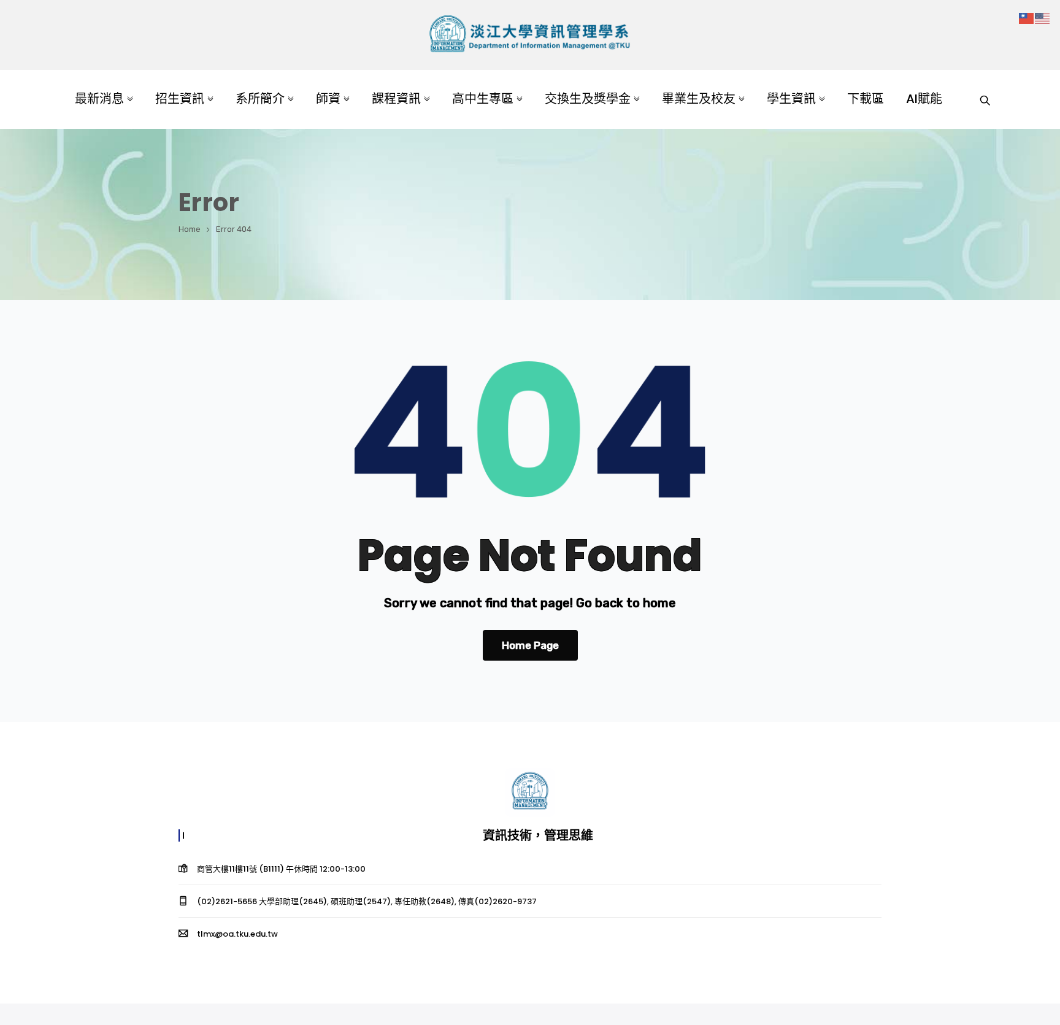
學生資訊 (791, 98)
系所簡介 (260, 98)
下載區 (865, 98)
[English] (1043, 17)
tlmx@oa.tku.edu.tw (237, 934)
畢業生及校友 (698, 98)
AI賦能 (924, 98)
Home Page (530, 645)
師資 (328, 98)
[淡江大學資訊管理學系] (530, 35)
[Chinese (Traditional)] (1027, 17)
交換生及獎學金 (588, 98)
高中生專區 (482, 98)
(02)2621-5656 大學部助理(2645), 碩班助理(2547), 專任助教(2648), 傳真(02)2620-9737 (367, 901)
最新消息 (99, 98)
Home (190, 229)
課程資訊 (396, 98)
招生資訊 (179, 98)
